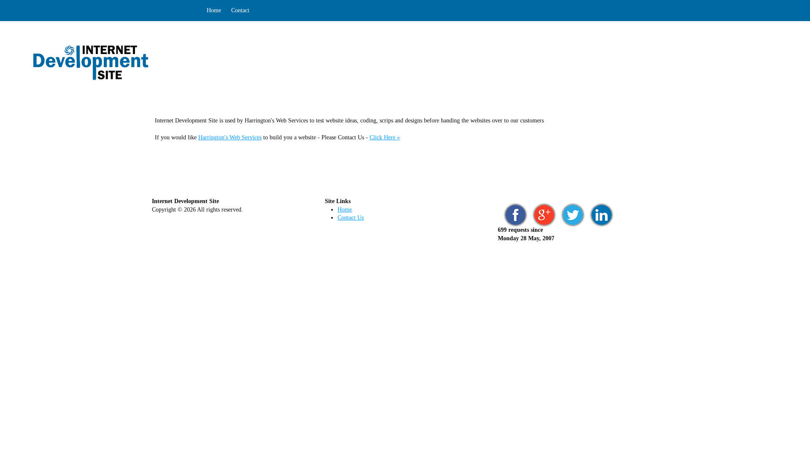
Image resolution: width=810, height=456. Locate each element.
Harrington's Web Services (230, 137)
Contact (240, 10)
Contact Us (351, 217)
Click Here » (385, 137)
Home (214, 10)
